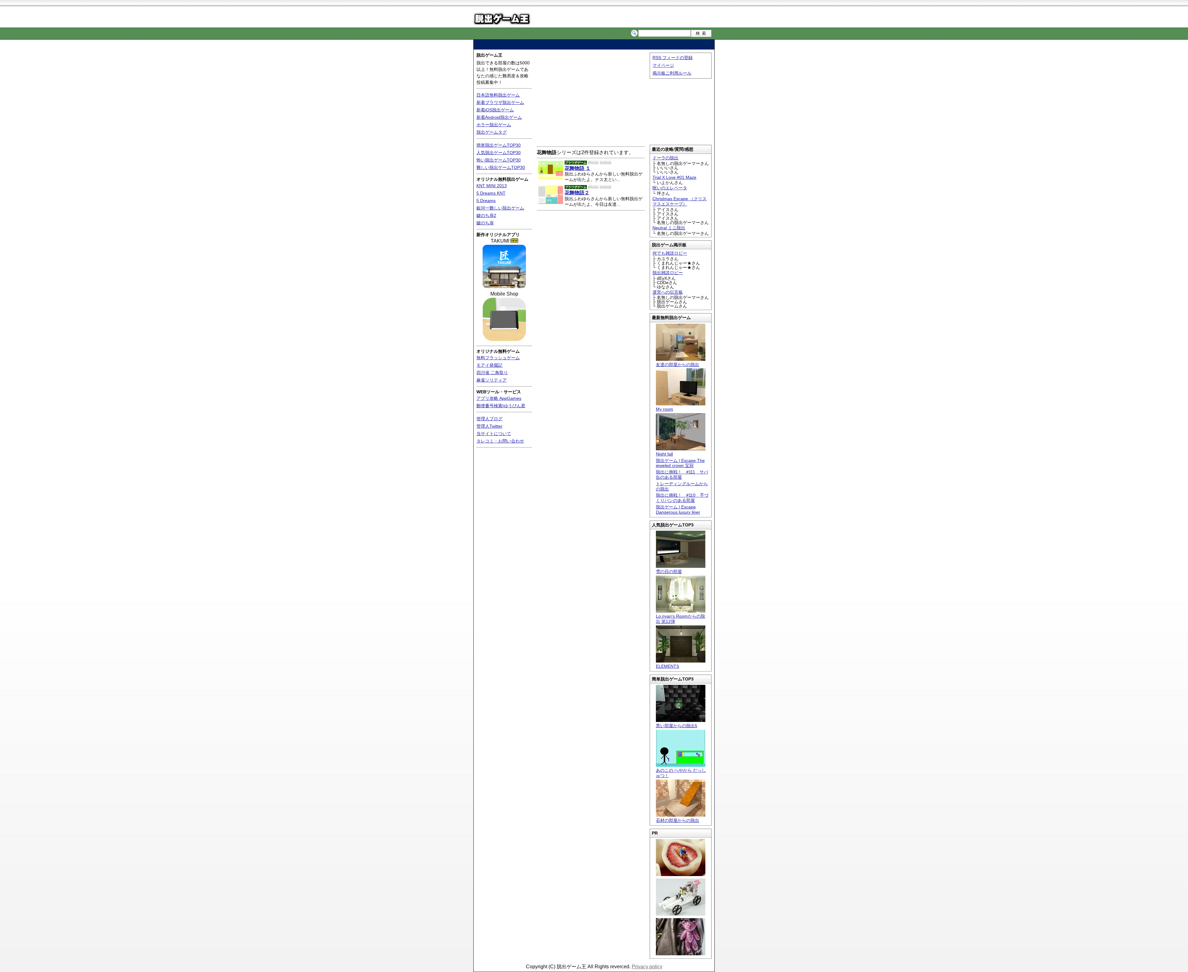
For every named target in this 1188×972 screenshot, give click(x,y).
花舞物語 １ (578, 168)
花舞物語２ (577, 192)
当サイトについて (493, 433)
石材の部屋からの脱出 (677, 820)
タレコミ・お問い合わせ (500, 440)
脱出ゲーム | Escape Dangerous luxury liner (678, 509)
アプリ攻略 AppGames (498, 398)
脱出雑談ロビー (667, 272)
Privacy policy (647, 966)
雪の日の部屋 (669, 571)
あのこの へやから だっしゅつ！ (681, 773)
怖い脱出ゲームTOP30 (498, 160)
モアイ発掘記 (489, 365)
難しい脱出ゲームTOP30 (500, 167)
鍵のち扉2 (486, 215)
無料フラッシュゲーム (498, 357)
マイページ (663, 65)
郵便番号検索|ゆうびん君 (500, 405)
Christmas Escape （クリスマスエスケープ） (679, 201)
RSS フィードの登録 (672, 57)
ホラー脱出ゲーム (493, 124)
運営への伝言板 (667, 292)
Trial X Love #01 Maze (674, 177)
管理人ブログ (489, 418)
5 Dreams (486, 200)
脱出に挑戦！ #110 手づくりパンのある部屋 (682, 498)
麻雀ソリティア (491, 380)
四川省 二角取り (492, 372)
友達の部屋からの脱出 (677, 364)
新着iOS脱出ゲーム (495, 109)
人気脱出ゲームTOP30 (498, 152)
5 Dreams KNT (491, 193)
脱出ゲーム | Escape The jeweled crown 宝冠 (680, 463)
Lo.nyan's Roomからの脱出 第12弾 (680, 619)
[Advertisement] (594, 44)
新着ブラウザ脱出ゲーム (500, 102)
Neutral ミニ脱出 (668, 227)
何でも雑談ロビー (669, 253)
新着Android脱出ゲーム (499, 117)
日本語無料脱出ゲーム (498, 95)
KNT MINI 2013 (491, 185)
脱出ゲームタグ (491, 132)
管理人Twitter (489, 426)
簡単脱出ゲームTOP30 (498, 145)
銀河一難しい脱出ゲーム (500, 207)
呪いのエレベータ (669, 187)
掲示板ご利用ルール (671, 73)
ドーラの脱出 (665, 157)
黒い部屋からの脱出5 (676, 725)
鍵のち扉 (485, 222)
